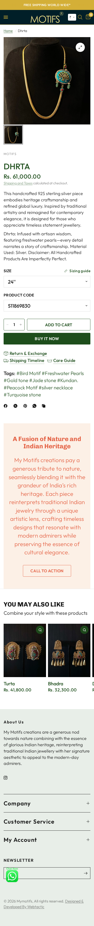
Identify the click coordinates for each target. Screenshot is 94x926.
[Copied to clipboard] (44, 406)
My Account (20, 839)
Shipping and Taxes (18, 183)
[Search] (80, 17)
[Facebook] (6, 406)
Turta (9, 684)
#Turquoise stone (22, 395)
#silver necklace (56, 388)
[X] (16, 406)
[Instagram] (9, 777)
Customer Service (29, 821)
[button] (72, 17)
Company (17, 803)
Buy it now (47, 338)
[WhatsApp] (35, 406)
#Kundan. (67, 380)
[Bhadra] (69, 650)
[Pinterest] (26, 406)
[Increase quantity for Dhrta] (20, 324)
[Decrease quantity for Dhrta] (7, 324)
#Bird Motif (28, 373)
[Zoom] (80, 47)
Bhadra (55, 684)
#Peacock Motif (21, 388)
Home (8, 31)
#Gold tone (16, 380)
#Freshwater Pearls (63, 373)
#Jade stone (42, 380)
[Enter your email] (85, 873)
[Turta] (25, 650)
